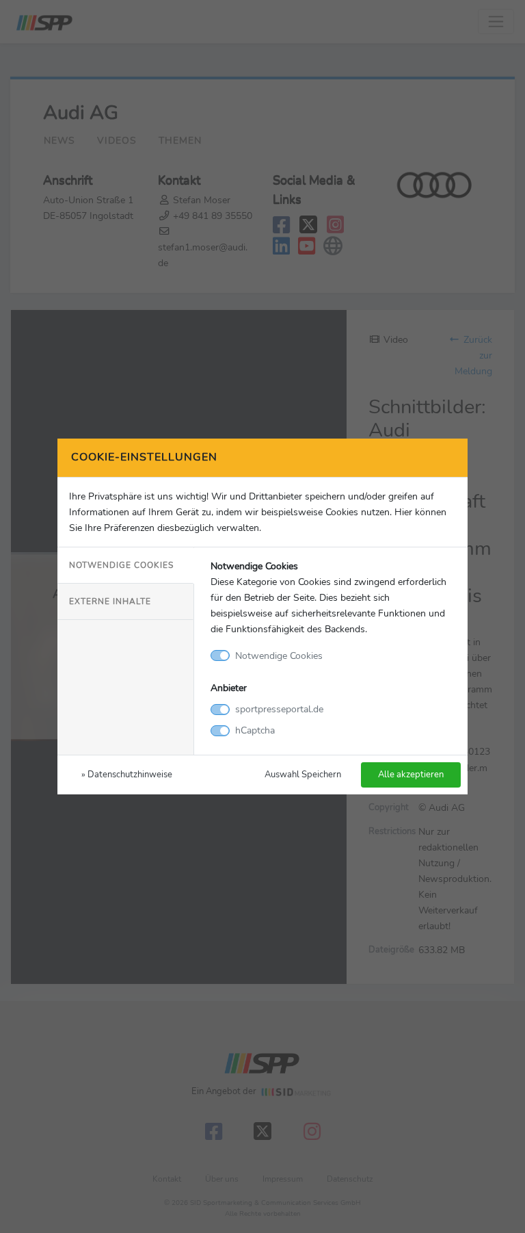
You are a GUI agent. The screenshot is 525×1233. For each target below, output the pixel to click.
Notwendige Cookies (121, 565)
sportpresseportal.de (279, 709)
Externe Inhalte (110, 601)
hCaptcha (255, 730)
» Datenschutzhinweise (126, 774)
